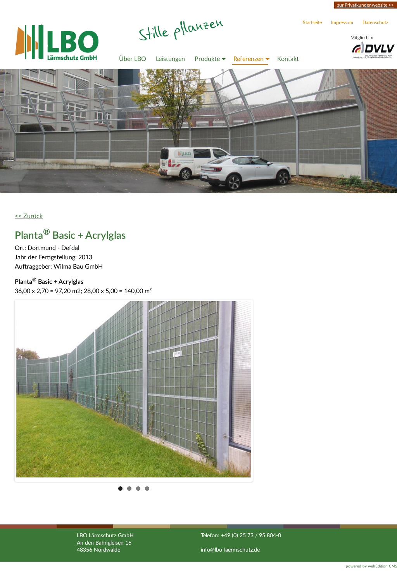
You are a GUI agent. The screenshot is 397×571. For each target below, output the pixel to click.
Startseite (312, 22)
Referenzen (248, 59)
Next (263, 390)
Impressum (342, 22)
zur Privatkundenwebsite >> (365, 5)
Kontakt (288, 59)
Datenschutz (375, 22)
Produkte (207, 59)
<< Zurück (29, 216)
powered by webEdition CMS (371, 566)
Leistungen (170, 59)
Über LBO (132, 59)
